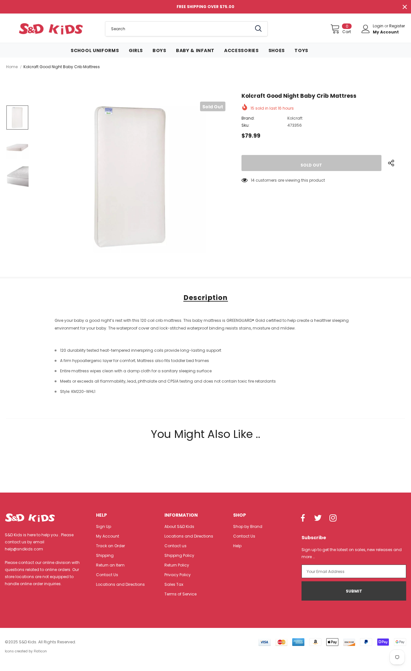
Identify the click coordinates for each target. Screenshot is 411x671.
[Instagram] (333, 518)
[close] (404, 7)
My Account (386, 32)
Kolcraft (294, 118)
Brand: (248, 118)
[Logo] (50, 28)
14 (253, 180)
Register (397, 26)
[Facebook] (303, 518)
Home (12, 66)
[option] (131, 177)
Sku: (245, 125)
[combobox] (178, 29)
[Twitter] (318, 518)
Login (378, 26)
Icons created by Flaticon (26, 651)
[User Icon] (365, 29)
